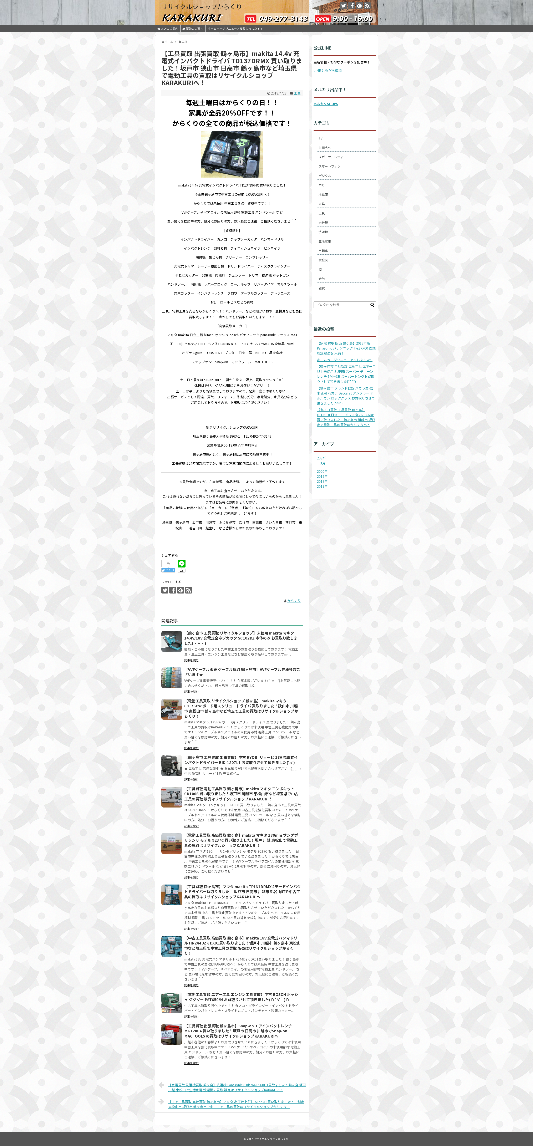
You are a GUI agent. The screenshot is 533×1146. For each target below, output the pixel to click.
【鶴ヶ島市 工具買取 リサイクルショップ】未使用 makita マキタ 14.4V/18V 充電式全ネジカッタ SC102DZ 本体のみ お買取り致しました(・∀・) (241, 638)
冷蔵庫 (323, 194)
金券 (322, 278)
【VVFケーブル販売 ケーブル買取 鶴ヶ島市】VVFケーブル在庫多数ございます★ (242, 672)
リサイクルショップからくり (201, 6)
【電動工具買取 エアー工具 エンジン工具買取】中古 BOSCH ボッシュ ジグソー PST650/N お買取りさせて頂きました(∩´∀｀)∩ (241, 997)
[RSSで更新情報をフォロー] (367, 5)
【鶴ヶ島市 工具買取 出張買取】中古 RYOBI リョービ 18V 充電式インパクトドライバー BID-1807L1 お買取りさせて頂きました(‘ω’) (241, 759)
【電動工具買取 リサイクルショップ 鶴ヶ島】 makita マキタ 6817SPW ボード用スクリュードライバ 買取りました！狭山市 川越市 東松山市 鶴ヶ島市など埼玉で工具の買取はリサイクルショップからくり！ (241, 708)
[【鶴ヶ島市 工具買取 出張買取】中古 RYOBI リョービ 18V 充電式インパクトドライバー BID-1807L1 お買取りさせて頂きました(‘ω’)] (171, 765)
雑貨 (322, 288)
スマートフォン (329, 166)
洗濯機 (323, 232)
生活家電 (325, 241)
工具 (297, 93)
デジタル (325, 175)
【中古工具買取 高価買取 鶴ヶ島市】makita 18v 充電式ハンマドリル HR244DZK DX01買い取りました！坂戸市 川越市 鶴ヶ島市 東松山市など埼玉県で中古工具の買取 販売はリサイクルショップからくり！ (242, 945)
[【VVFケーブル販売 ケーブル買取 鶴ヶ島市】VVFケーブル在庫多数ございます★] (171, 677)
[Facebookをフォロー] (351, 5)
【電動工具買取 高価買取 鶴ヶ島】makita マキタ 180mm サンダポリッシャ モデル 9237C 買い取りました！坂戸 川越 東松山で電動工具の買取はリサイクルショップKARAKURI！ (241, 840)
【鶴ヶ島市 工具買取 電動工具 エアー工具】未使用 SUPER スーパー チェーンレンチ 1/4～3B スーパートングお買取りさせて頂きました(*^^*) (346, 374)
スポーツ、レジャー (332, 157)
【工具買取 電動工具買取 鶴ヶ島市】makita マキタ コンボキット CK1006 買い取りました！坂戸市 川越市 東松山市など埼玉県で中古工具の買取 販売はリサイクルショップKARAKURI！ (241, 793)
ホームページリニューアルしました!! (344, 359)
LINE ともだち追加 (328, 70)
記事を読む (191, 660)
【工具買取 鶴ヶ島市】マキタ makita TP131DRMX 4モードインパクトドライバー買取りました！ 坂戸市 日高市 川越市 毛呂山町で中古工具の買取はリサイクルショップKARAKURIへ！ (242, 891)
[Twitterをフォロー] (343, 5)
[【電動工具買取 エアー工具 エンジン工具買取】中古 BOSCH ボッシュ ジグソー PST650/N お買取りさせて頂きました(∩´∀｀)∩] (171, 1002)
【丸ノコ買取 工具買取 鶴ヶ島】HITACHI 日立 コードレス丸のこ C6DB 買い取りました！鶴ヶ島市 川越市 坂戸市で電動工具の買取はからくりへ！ (346, 417)
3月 (322, 462)
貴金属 (323, 260)
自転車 (323, 250)
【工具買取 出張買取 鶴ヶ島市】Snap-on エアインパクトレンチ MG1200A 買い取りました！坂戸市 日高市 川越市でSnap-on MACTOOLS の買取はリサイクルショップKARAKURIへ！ (238, 1031)
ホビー (323, 185)
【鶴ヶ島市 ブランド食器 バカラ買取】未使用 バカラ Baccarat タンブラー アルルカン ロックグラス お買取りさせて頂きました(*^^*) (346, 396)
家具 (322, 204)
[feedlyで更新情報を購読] (359, 5)
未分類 (323, 222)
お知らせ (325, 147)
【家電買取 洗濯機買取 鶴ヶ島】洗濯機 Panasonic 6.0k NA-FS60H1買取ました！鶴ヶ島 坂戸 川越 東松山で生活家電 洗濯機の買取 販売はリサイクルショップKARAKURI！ (237, 1087)
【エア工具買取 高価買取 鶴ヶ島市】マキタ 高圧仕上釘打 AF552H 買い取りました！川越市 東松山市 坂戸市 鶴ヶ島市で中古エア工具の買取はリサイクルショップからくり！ (236, 1104)
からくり (294, 600)
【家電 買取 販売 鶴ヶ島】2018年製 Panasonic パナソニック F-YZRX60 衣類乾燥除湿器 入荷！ (346, 348)
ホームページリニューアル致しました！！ (235, 28)
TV (321, 138)
